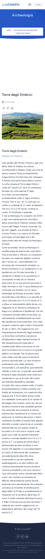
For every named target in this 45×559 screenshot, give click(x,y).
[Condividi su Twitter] (8, 108)
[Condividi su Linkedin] (12, 108)
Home (9, 30)
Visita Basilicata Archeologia (25, 30)
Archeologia (9, 102)
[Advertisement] (22, 65)
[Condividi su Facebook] (4, 108)
